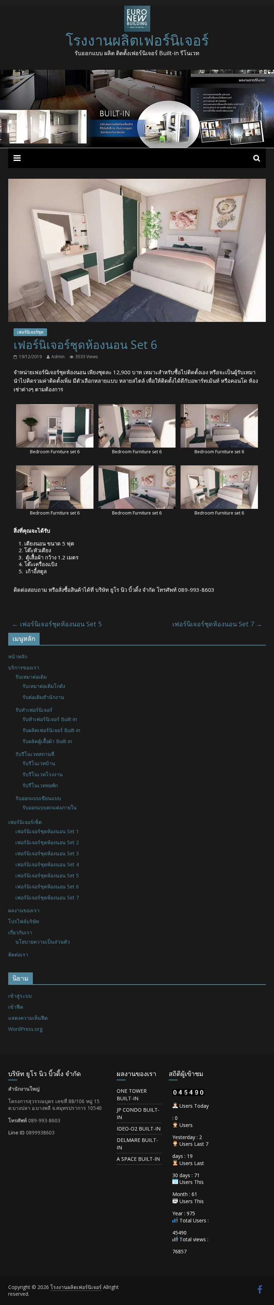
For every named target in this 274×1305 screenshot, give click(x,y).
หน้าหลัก (17, 656)
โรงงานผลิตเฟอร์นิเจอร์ (137, 40)
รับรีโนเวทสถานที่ (34, 754)
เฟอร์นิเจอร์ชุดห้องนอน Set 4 (47, 864)
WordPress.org (25, 1028)
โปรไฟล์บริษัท (23, 921)
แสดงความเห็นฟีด (28, 1017)
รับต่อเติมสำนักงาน (43, 697)
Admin (58, 357)
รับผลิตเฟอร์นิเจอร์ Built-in (51, 730)
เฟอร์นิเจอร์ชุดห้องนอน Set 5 (57, 624)
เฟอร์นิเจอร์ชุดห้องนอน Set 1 (47, 831)
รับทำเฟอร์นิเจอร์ (33, 709)
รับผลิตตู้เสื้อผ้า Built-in (47, 741)
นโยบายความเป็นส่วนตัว (42, 941)
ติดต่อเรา (18, 954)
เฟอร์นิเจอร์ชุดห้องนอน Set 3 (47, 853)
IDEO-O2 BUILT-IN (139, 1128)
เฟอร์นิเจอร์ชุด (30, 332)
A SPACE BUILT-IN (138, 1158)
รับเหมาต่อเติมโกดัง (43, 686)
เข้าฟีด (15, 1006)
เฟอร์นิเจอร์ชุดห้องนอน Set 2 (47, 842)
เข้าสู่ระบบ (20, 995)
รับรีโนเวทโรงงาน (42, 774)
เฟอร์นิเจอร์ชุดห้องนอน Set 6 (47, 886)
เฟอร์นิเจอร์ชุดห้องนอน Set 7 (217, 624)
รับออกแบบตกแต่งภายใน (49, 807)
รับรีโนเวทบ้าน (38, 763)
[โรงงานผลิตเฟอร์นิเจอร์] (137, 74)
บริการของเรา (23, 667)
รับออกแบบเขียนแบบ (38, 798)
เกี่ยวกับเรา (20, 932)
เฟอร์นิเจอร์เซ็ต (25, 822)
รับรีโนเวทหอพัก (40, 785)
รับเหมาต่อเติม (31, 676)
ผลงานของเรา (24, 910)
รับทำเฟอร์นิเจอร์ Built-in (49, 719)
